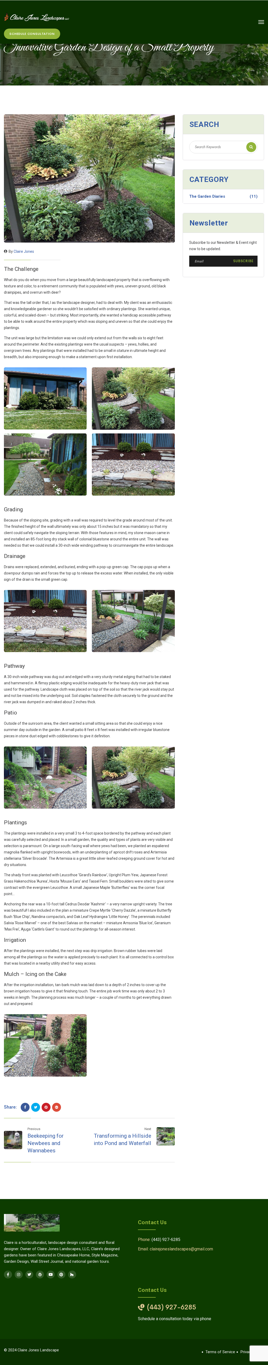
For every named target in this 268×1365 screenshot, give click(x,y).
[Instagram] (19, 1275)
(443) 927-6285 (166, 1239)
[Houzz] (72, 1275)
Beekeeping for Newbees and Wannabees (45, 1143)
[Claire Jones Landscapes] (36, 17)
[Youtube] (51, 1275)
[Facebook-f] (8, 1275)
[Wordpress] (40, 1275)
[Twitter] (35, 1107)
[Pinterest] (46, 1107)
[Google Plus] (56, 1107)
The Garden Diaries (223, 196)
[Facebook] (25, 1107)
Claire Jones (24, 251)
